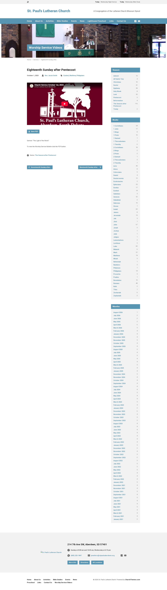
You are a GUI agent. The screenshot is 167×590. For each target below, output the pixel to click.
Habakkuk (117, 200)
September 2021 (119, 495)
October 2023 (118, 417)
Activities (50, 21)
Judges (116, 237)
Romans (116, 283)
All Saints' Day (118, 79)
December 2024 (119, 374)
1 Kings (116, 132)
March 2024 (117, 402)
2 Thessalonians (119, 160)
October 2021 (118, 491)
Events (74, 21)
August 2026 (118, 312)
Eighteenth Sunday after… (49, 60)
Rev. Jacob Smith (51, 75)
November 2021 (119, 488)
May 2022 (116, 470)
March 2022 (117, 476)
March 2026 (117, 328)
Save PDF (34, 131)
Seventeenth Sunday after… (40, 167)
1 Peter (116, 135)
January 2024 (118, 408)
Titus (115, 289)
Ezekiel (66, 75)
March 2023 (117, 439)
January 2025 (118, 371)
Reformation (118, 101)
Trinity (115, 109)
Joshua (116, 231)
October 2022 (118, 454)
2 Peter (116, 154)
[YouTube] (139, 21)
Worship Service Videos (45, 47)
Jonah (115, 228)
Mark (115, 252)
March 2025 (117, 365)
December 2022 (119, 448)
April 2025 (117, 362)
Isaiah (115, 209)
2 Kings (116, 151)
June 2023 (117, 430)
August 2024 (118, 386)
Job (114, 218)
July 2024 (116, 390)
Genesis (116, 197)
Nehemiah (117, 262)
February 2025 (118, 368)
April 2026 (117, 325)
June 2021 (117, 504)
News (82, 21)
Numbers (116, 265)
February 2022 (118, 479)
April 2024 (117, 399)
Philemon (116, 268)
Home (29, 21)
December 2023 (119, 411)
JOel (115, 222)
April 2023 (117, 436)
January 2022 (118, 482)
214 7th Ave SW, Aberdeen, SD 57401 (87, 544)
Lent (115, 94)
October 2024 (118, 380)
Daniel (115, 175)
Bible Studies (62, 21)
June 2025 (117, 356)
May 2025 (116, 359)
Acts (115, 166)
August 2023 (118, 424)
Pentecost (117, 97)
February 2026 (118, 331)
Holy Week (117, 91)
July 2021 (116, 501)
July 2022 (116, 464)
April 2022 (117, 473)
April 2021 (117, 510)
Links (111, 21)
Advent (116, 76)
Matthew (72, 75)
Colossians (117, 172)
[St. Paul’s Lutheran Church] (51, 552)
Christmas (117, 82)
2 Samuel (116, 157)
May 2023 (116, 433)
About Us (39, 21)
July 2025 (116, 352)
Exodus (116, 188)
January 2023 (118, 445)
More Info (72, 562)
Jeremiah (116, 215)
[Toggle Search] (28, 2)
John (115, 225)
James (115, 212)
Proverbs (116, 274)
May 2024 (116, 396)
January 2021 (118, 519)
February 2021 (118, 516)
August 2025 (118, 349)
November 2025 (119, 340)
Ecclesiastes (118, 181)
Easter (115, 85)
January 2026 (118, 334)
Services (36, 60)
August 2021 (118, 498)
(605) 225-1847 (76, 555)
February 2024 (118, 405)
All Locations (97, 562)
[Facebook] (135, 21)
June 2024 (117, 393)
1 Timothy (117, 144)
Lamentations (118, 240)
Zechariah (117, 293)
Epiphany (116, 88)
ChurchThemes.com (132, 580)
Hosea (115, 206)
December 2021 (119, 485)
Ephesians (117, 184)
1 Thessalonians (119, 141)
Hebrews (116, 203)
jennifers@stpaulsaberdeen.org (103, 555)
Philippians (80, 75)
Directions (84, 562)
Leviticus (116, 243)
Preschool (31, 582)
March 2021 (117, 513)
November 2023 (119, 414)
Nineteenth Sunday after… (89, 167)
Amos (115, 169)
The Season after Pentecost (45, 155)
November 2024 (119, 377)
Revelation (117, 280)
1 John (115, 129)
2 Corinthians (118, 147)
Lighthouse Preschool (97, 21)
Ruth (115, 286)
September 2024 (119, 383)
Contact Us (121, 21)
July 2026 (116, 315)
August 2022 (118, 461)
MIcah (115, 259)
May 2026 (116, 322)
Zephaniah (117, 296)
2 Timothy (117, 163)
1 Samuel (116, 138)
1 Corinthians (118, 126)
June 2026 (117, 319)
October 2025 (118, 343)
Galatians (116, 194)
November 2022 (119, 451)
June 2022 (117, 467)
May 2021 (116, 507)
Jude (115, 234)
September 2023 (119, 420)
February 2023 (118, 442)
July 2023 (116, 427)
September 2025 (119, 346)
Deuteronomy (118, 178)
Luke (115, 246)
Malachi (116, 249)
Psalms (116, 277)
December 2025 (119, 337)
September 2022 (119, 457)
